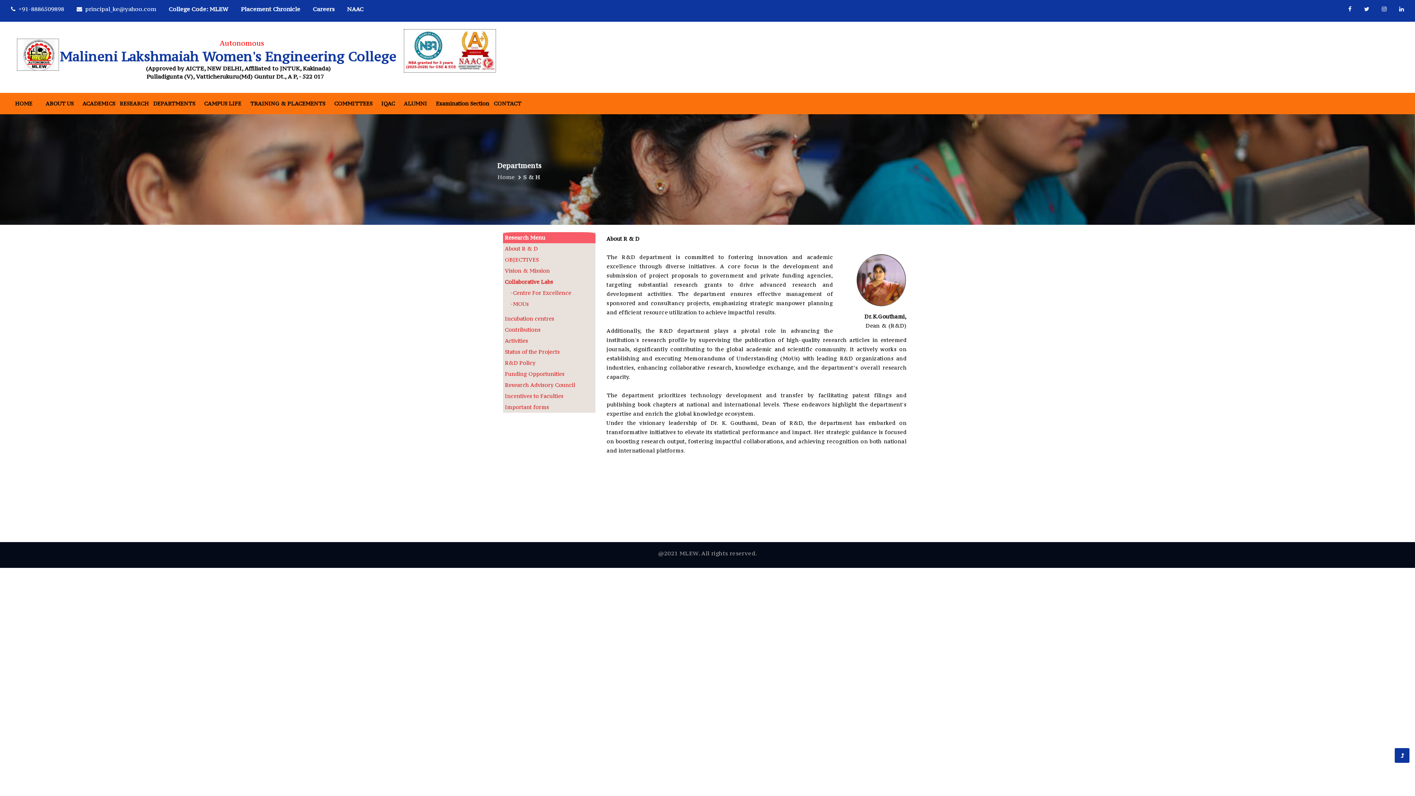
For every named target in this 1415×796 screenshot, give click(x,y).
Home (23, 103)
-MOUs (517, 303)
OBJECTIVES (522, 259)
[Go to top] (1402, 755)
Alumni (415, 103)
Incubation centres (529, 318)
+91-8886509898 (41, 9)
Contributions (523, 329)
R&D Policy (520, 362)
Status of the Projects (532, 351)
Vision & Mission (527, 270)
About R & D (521, 248)
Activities (516, 340)
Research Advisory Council (540, 384)
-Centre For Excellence (538, 292)
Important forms (527, 407)
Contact (507, 103)
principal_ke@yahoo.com (120, 9)
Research (134, 103)
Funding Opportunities (535, 373)
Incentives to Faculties (534, 395)
